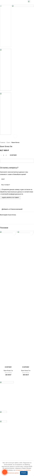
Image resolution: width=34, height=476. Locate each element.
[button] (8, 367)
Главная (2, 142)
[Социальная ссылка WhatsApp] (4, 218)
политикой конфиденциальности (12, 194)
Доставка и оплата (6, 460)
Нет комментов (19, 416)
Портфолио (4, 457)
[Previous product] (29, 142)
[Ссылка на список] (17, 400)
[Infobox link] (29, 1)
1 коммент (18, 426)
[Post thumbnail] (3, 414)
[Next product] (33, 142)
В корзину (13, 155)
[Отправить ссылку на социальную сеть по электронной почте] (1, 218)
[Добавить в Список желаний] (14, 233)
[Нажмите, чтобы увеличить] (15, 136)
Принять (24, 473)
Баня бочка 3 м (25, 370)
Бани (8, 142)
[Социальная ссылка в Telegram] (8, 218)
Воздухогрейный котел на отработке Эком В (15, 434)
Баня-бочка (15, 142)
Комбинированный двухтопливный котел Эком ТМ (15, 439)
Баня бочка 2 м (8, 370)
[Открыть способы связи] (4, 472)
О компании (4, 454)
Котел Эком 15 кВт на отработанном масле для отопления (16, 444)
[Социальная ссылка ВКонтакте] (6, 218)
